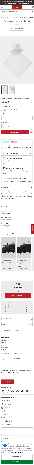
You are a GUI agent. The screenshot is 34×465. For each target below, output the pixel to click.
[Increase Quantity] (13, 126)
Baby (8, 17)
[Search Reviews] (31, 319)
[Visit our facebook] (17, 391)
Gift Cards (7, 407)
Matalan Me (7, 418)
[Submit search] (6, 7)
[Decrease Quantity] (3, 126)
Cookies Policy (18, 452)
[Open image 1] (4, 90)
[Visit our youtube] (12, 391)
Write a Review (5, 106)
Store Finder (7, 401)
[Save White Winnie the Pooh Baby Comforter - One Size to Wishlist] (12, 29)
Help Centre (7, 404)
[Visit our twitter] (2, 391)
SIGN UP (7, 381)
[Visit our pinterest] (27, 391)
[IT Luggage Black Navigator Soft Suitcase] (24, 247)
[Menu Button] (2, 7)
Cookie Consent (8, 424)
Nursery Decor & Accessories (19, 17)
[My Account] (28, 7)
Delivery (6, 411)
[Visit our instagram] (7, 391)
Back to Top (17, 358)
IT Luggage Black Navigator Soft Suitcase (23, 262)
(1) (2, 104)
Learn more (28, 147)
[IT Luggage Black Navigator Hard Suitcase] (8, 247)
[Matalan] (17, 7)
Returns (6, 414)
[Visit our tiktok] (22, 391)
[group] (7, 267)
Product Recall (8, 421)
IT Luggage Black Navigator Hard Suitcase (8, 262)
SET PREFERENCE (17, 457)
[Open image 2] (12, 90)
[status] (8, 126)
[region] (17, 450)
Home (2, 17)
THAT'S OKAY (17, 461)
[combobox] (17, 118)
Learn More (19, 158)
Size (2, 113)
